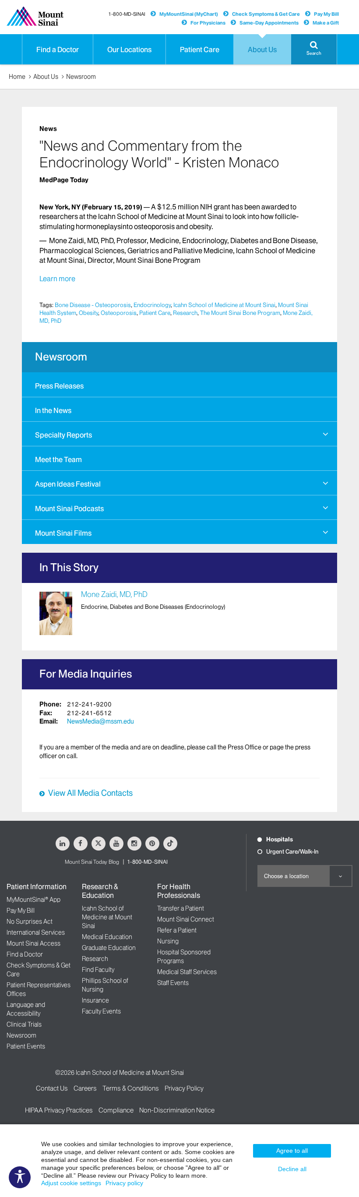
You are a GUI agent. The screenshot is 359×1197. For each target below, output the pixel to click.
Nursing (168, 941)
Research (185, 312)
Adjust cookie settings (71, 1182)
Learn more (57, 278)
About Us (45, 77)
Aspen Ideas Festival (68, 484)
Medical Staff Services (187, 972)
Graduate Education (109, 948)
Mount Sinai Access (33, 943)
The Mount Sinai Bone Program (240, 312)
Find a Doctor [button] (57, 49)
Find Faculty (98, 970)
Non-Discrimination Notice (177, 1110)
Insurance (95, 1000)
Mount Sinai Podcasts (69, 508)
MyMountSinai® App (33, 900)
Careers (85, 1088)
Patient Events (26, 1046)
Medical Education (107, 937)
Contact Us (52, 1088)
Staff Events (173, 983)
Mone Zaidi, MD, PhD (114, 594)
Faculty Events (101, 1011)
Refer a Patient (177, 930)
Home (17, 77)
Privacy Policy (184, 1088)
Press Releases (59, 385)
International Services (36, 932)
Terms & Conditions (130, 1088)
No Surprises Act (30, 921)
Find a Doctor (25, 954)
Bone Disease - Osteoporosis (93, 304)
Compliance (116, 1110)
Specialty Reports (63, 435)
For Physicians (207, 23)
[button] (314, 49)
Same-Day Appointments (269, 23)
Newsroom (81, 77)
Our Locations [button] (129, 49)
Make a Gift (326, 23)
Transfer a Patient (180, 908)
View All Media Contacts (90, 793)
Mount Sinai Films (63, 533)
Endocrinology (152, 304)
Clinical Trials (24, 1024)
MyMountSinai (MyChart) (188, 14)
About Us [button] (262, 49)
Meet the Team (58, 459)
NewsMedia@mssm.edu (100, 721)
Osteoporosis (119, 312)
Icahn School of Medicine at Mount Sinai (224, 304)
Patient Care (154, 312)
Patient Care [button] (199, 49)
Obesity (88, 312)
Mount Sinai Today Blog (92, 861)
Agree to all (292, 1150)
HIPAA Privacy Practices (59, 1110)
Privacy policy (124, 1182)
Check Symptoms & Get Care (266, 14)
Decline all (292, 1168)
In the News (53, 410)
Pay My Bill (326, 14)
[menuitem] (179, 384)
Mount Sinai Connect (185, 919)
